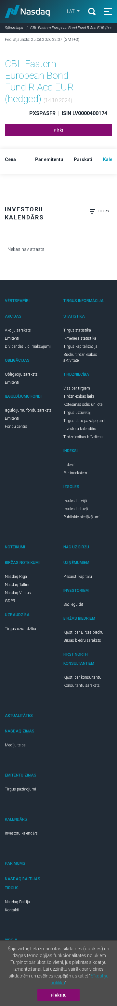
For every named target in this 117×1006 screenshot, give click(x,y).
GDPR (10, 601)
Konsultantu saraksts (81, 685)
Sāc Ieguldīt (73, 604)
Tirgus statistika (77, 330)
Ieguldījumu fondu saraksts (28, 410)
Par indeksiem (75, 473)
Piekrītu (59, 995)
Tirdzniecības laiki (78, 396)
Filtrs (103, 211)
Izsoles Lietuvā (75, 509)
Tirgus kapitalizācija (80, 346)
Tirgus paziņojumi (20, 789)
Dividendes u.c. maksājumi (28, 346)
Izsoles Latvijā (75, 500)
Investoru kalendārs (79, 429)
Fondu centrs (16, 426)
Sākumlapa (14, 28)
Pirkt (58, 130)
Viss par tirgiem (76, 388)
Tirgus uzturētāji (77, 412)
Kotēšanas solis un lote (82, 404)
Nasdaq (27, 11)
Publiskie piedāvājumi (81, 517)
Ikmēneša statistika (79, 338)
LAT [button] (71, 11)
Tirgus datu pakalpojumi (84, 420)
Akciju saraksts (18, 330)
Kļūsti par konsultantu (82, 677)
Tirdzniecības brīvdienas (84, 437)
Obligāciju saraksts (21, 374)
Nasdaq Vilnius (18, 593)
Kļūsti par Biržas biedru (83, 632)
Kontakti (12, 910)
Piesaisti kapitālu (77, 576)
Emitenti (12, 338)
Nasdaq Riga (16, 576)
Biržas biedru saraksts (82, 640)
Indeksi (69, 464)
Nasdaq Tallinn (18, 584)
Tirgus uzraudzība (20, 628)
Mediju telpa (15, 745)
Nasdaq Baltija (17, 902)
